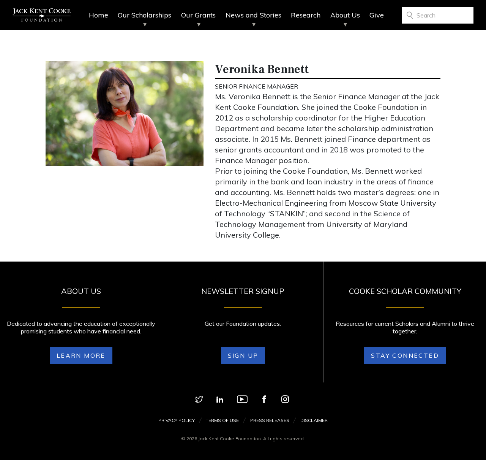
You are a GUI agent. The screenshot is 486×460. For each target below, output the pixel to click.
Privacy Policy (176, 420)
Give (376, 15)
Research (305, 15)
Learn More (81, 355)
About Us (345, 15)
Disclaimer (314, 420)
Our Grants (198, 15)
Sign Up (243, 355)
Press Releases (269, 420)
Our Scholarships (144, 15)
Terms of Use (222, 420)
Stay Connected (405, 355)
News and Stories (253, 15)
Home (98, 15)
